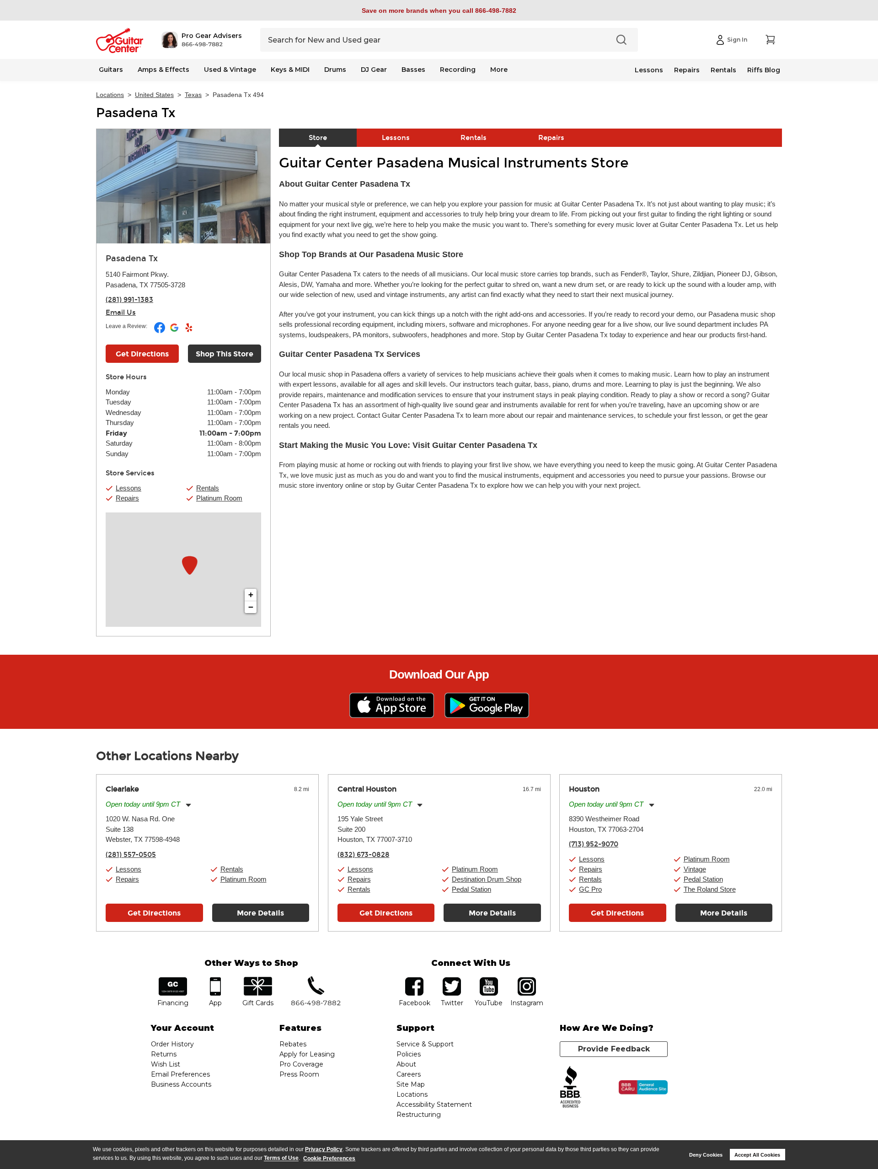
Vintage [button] (695, 869)
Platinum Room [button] (219, 498)
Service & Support (425, 1044)
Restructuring (418, 1114)
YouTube (488, 980)
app (215, 980)
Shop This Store (224, 354)
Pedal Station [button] (471, 889)
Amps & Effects (163, 69)
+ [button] (250, 594)
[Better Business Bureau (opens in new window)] (571, 1087)
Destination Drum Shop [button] (486, 879)
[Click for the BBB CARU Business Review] (643, 1087)
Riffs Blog (763, 70)
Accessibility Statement (434, 1104)
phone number (316, 980)
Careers (408, 1074)
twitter (452, 980)
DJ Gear (374, 69)
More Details (260, 913)
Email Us (121, 312)
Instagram (527, 980)
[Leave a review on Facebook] (160, 331)
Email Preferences (180, 1074)
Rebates (292, 1044)
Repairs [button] (127, 498)
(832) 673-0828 (363, 855)
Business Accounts (181, 1084)
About (406, 1064)
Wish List (165, 1064)
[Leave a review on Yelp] (188, 331)
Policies (408, 1054)
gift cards (258, 980)
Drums (335, 69)
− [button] (250, 607)
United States (154, 94)
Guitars (111, 69)
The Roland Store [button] (710, 889)
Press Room (299, 1074)
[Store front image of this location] (183, 186)
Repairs (687, 70)
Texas (193, 94)
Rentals (723, 70)
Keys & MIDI (290, 69)
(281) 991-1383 (129, 300)
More (499, 69)
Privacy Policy (324, 1149)
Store (318, 138)
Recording (458, 69)
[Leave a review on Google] (175, 331)
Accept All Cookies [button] (757, 1155)
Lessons (649, 70)
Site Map (410, 1084)
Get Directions (142, 354)
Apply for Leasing (307, 1054)
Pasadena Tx (136, 113)
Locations (110, 94)
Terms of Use (281, 1158)
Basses (413, 69)
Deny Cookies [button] (706, 1155)
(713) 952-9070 (593, 844)
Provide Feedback (614, 1049)
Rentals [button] (207, 488)
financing (173, 980)
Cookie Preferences (329, 1158)
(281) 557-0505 (131, 855)
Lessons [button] (128, 488)
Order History (172, 1044)
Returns (164, 1054)
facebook (414, 980)
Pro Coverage (301, 1064)
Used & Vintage (230, 69)
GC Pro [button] (590, 889)
